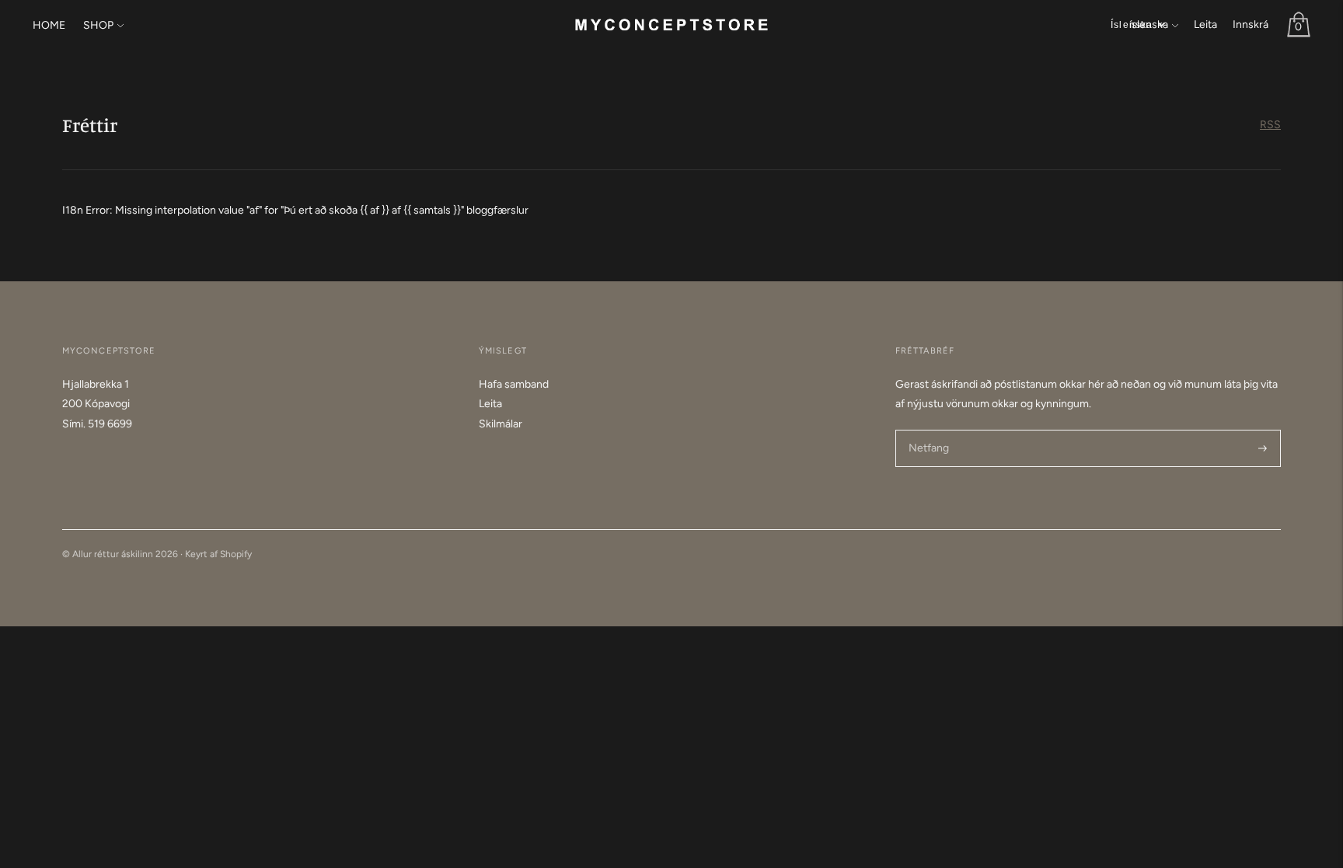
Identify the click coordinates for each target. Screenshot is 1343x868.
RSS (1270, 124)
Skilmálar (500, 424)
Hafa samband (514, 384)
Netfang (928, 429)
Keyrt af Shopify (218, 554)
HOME (49, 25)
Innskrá (1250, 24)
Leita (1205, 24)
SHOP (98, 25)
